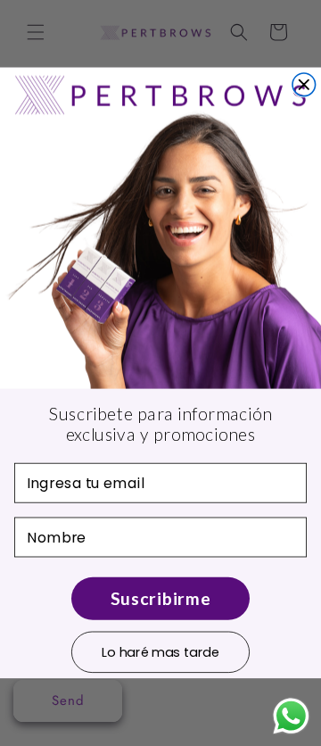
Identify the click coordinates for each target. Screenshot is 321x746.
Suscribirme (160, 598)
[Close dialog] (304, 84)
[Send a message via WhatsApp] (291, 716)
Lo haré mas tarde (160, 651)
